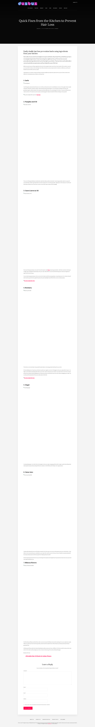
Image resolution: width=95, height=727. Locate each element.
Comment (25, 670)
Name (25, 687)
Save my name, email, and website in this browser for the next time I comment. (37, 704)
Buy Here (38, 94)
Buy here (33, 377)
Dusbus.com (50, 723)
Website (25, 698)
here (49, 269)
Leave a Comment (54, 28)
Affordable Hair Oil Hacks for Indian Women (38, 656)
